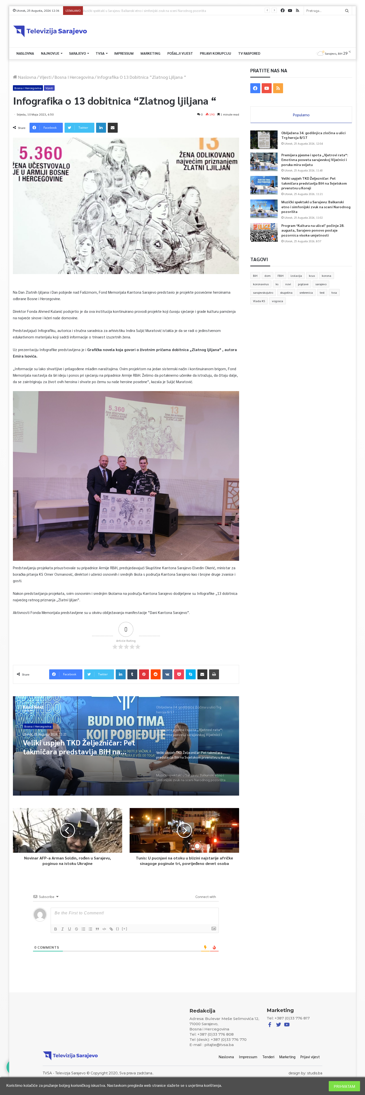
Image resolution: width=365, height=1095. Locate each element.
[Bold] (55, 929)
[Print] (214, 674)
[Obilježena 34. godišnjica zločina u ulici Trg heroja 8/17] (264, 139)
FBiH (281, 276)
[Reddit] (156, 674)
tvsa (334, 292)
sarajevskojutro (263, 292)
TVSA (100, 53)
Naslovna (25, 53)
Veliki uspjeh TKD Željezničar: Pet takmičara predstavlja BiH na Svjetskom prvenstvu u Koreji (314, 183)
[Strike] (76, 929)
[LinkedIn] (101, 128)
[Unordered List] (90, 929)
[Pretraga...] (347, 10)
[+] (124, 929)
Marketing (150, 53)
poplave (303, 284)
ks (277, 284)
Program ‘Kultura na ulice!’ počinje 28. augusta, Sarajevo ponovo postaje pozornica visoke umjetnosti (156, 10)
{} (117, 929)
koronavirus (261, 284)
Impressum (124, 53)
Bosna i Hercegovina (74, 77)
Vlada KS (259, 301)
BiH (255, 276)
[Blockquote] (97, 929)
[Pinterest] (144, 674)
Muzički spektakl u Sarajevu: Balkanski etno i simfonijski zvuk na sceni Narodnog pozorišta (82, 747)
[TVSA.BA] (50, 31)
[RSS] (297, 10)
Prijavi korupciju (215, 53)
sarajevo (321, 284)
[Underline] (69, 929)
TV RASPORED (249, 53)
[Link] (111, 929)
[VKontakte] (167, 674)
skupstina (286, 292)
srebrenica (306, 292)
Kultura (29, 726)
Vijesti (45, 77)
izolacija (296, 276)
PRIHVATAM (344, 1086)
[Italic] (62, 929)
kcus (312, 276)
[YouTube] (290, 10)
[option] (126, 746)
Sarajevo (77, 53)
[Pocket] (179, 674)
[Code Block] (104, 929)
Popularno (301, 114)
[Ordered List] (83, 929)
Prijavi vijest (310, 1056)
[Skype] (191, 674)
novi (288, 284)
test (322, 292)
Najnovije (50, 53)
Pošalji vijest (180, 53)
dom (267, 276)
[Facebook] (282, 10)
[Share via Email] (113, 128)
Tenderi (268, 1056)
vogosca (277, 301)
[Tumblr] (132, 674)
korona (326, 276)
